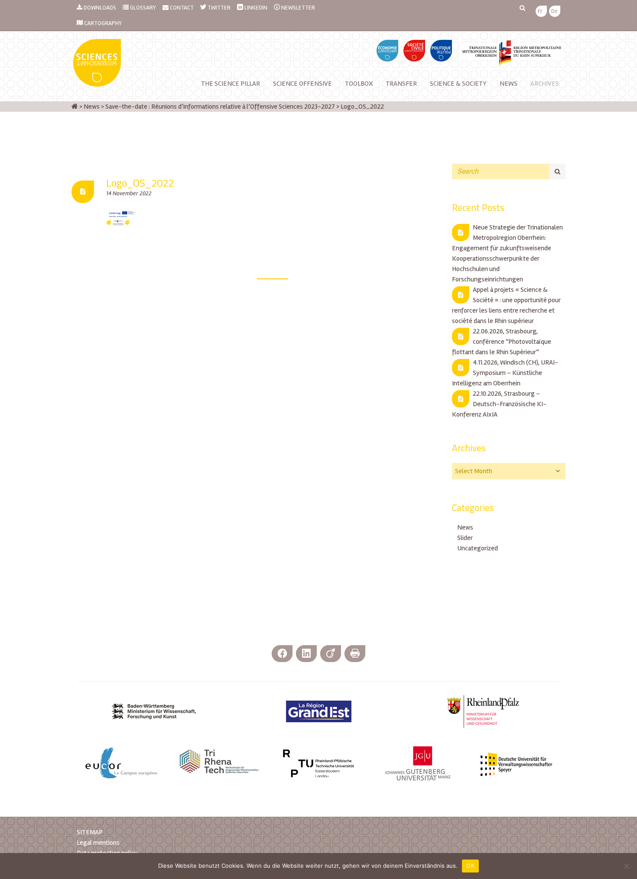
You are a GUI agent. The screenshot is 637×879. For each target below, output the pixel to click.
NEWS (508, 83)
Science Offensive (302, 83)
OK (470, 865)
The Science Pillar (230, 83)
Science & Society (458, 83)
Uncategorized (477, 548)
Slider (465, 537)
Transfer (401, 83)
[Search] (557, 171)
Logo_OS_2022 (140, 183)
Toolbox (359, 83)
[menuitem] (540, 11)
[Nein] (626, 866)
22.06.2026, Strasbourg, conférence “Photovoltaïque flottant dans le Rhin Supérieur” (501, 341)
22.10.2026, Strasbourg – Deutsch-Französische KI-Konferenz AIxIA (499, 404)
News (465, 527)
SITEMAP (90, 832)
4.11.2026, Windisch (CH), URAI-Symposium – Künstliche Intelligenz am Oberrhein (505, 373)
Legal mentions (98, 842)
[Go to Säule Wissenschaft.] (75, 106)
